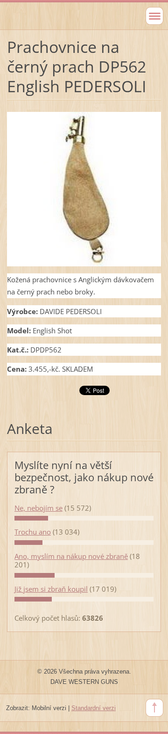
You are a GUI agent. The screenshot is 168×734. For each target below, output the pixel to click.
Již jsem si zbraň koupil (51, 589)
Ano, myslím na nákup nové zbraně (71, 556)
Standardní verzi (93, 708)
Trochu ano (32, 531)
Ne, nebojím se (38, 508)
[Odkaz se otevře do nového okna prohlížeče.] (84, 188)
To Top (154, 708)
